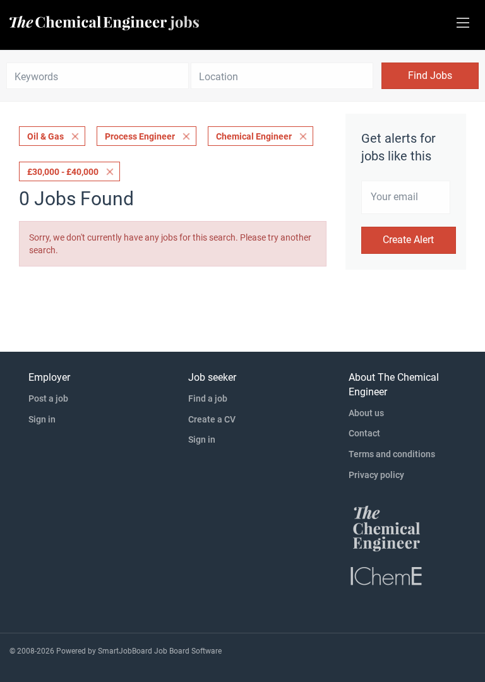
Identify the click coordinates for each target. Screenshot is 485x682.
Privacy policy (376, 475)
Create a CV (212, 419)
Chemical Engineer (254, 136)
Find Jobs (430, 75)
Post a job (48, 398)
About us (366, 413)
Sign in (42, 419)
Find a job (207, 398)
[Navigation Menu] (463, 22)
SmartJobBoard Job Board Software (160, 651)
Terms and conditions (392, 454)
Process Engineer (140, 136)
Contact (364, 433)
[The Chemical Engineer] (386, 528)
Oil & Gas (45, 136)
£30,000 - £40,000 (63, 172)
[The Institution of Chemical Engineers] (386, 575)
